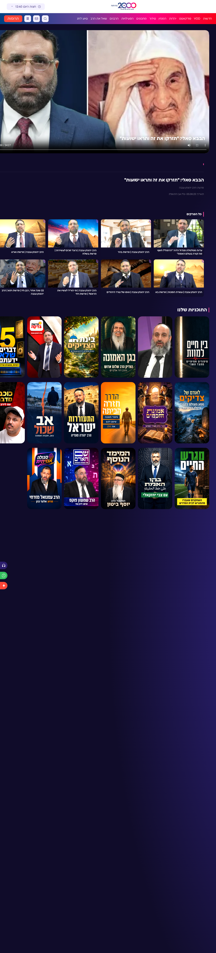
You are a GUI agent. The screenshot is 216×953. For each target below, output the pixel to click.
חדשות (207, 18)
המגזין (162, 18)
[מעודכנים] (3, 585)
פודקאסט (185, 18)
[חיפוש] (45, 18)
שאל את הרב (98, 18)
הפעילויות (127, 18)
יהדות (172, 18)
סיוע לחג (82, 18)
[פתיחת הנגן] (3, 565)
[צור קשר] (36, 18)
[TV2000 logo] (127, 7)
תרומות (13, 18)
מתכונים (141, 18)
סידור (152, 18)
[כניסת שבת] (27, 18)
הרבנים (114, 18)
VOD (197, 18)
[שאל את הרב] (3, 575)
